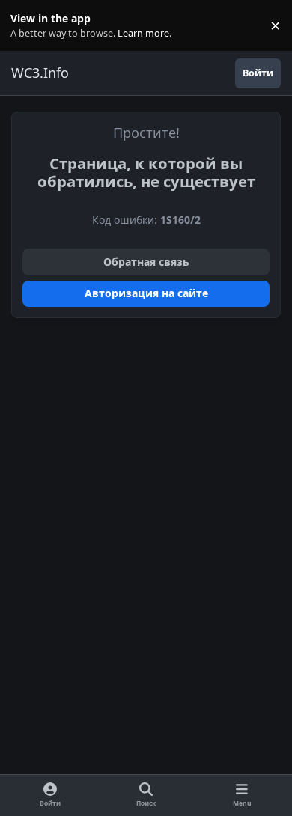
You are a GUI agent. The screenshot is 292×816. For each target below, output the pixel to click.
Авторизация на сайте (146, 293)
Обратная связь (146, 262)
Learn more (29, 26)
